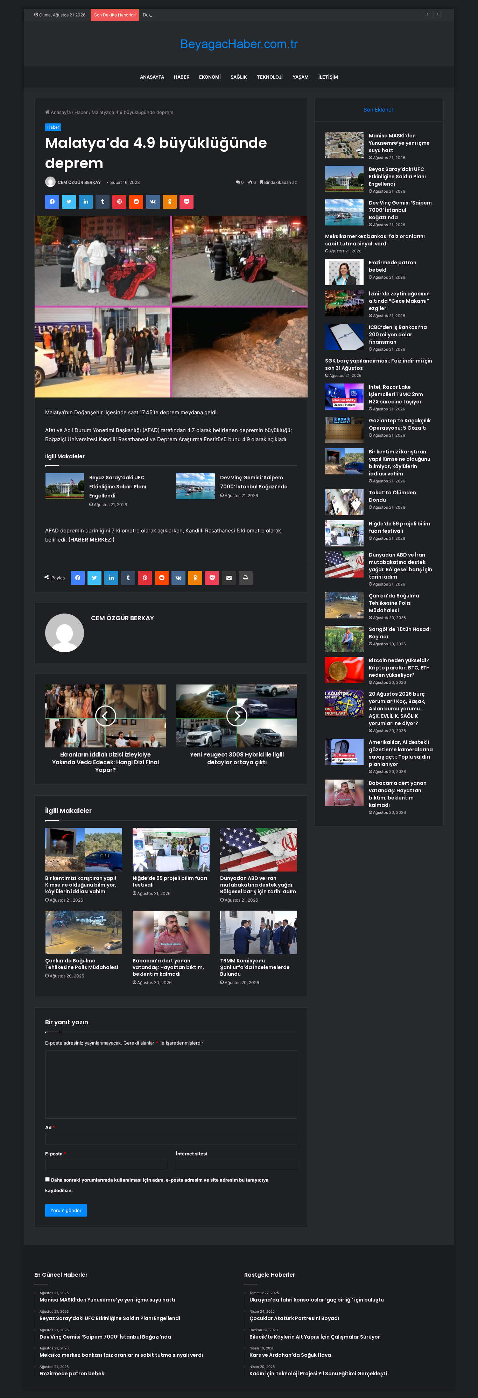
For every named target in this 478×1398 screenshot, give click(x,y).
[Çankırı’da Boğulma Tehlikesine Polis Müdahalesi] (83, 932)
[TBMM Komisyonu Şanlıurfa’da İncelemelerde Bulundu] (258, 932)
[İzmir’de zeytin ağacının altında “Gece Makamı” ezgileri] (344, 303)
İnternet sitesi (191, 1153)
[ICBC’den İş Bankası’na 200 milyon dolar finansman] (344, 337)
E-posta (55, 1153)
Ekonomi (210, 77)
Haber (181, 77)
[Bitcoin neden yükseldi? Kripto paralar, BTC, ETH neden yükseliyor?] (344, 670)
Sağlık (239, 77)
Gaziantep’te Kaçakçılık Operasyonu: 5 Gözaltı (400, 424)
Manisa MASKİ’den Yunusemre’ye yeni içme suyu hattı (399, 143)
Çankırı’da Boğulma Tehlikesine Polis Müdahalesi (81, 964)
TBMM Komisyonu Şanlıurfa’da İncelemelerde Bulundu (255, 967)
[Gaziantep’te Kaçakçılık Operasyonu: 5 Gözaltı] (344, 430)
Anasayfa (152, 77)
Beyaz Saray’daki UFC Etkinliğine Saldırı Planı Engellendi (117, 486)
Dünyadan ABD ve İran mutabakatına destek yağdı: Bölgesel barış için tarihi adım (258, 885)
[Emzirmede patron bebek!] (344, 272)
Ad (50, 1127)
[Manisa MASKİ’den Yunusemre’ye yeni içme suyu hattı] (344, 145)
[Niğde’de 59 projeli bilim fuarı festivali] (171, 849)
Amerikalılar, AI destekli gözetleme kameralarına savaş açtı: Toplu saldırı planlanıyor (401, 753)
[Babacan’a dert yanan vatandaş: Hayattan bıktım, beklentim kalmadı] (171, 932)
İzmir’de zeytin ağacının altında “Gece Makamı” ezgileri (399, 301)
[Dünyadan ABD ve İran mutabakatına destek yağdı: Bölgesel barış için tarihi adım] (258, 849)
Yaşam (301, 77)
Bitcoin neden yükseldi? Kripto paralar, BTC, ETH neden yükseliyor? (399, 668)
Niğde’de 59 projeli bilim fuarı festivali (170, 881)
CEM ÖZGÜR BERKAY (79, 182)
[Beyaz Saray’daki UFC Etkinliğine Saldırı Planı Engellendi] (64, 486)
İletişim (328, 77)
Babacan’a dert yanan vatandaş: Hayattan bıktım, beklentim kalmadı (168, 967)
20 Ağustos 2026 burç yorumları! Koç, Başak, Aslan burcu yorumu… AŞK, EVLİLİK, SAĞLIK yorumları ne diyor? (397, 708)
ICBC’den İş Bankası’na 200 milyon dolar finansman (398, 334)
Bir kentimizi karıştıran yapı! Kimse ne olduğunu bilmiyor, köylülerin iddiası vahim (81, 885)
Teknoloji (270, 77)
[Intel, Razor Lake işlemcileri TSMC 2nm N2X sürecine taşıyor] (344, 396)
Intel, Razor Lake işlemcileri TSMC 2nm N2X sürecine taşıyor (396, 394)
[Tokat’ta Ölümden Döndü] (344, 502)
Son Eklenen (379, 109)
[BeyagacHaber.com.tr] (239, 43)
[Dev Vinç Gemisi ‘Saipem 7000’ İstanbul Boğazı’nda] (195, 486)
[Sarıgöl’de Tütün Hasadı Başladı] (344, 639)
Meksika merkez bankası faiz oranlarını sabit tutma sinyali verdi (375, 240)
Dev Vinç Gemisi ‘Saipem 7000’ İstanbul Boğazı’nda (197, 14)
